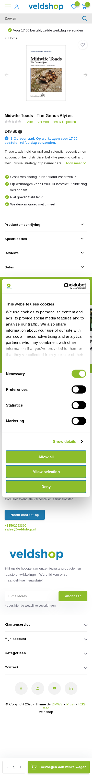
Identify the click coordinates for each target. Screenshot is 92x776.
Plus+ (70, 704)
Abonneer (73, 596)
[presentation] (6, 75)
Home (12, 38)
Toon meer (74, 163)
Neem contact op (24, 515)
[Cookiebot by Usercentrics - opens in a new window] (65, 286)
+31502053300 (15, 525)
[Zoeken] (84, 18)
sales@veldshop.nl (20, 529)
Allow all (46, 457)
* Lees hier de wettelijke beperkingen (30, 605)
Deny (46, 486)
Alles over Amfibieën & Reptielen (51, 122)
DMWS (57, 704)
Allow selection (46, 472)
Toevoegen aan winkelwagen (62, 767)
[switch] (79, 389)
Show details (64, 441)
